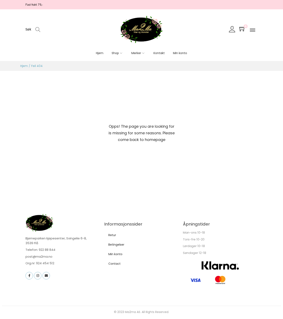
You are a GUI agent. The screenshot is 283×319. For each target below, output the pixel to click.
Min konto (115, 254)
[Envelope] (46, 275)
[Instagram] (37, 275)
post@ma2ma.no (38, 256)
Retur (112, 235)
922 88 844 (47, 249)
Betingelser (116, 245)
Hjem (24, 66)
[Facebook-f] (29, 275)
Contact (114, 264)
